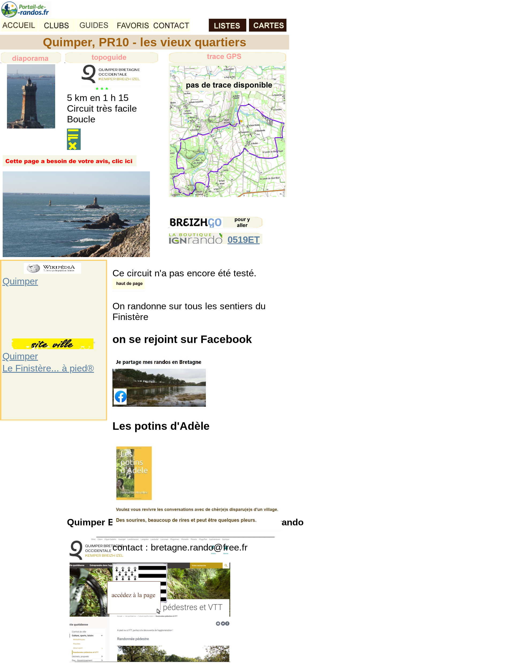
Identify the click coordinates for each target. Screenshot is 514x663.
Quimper (20, 281)
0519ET (244, 239)
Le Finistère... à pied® (48, 368)
